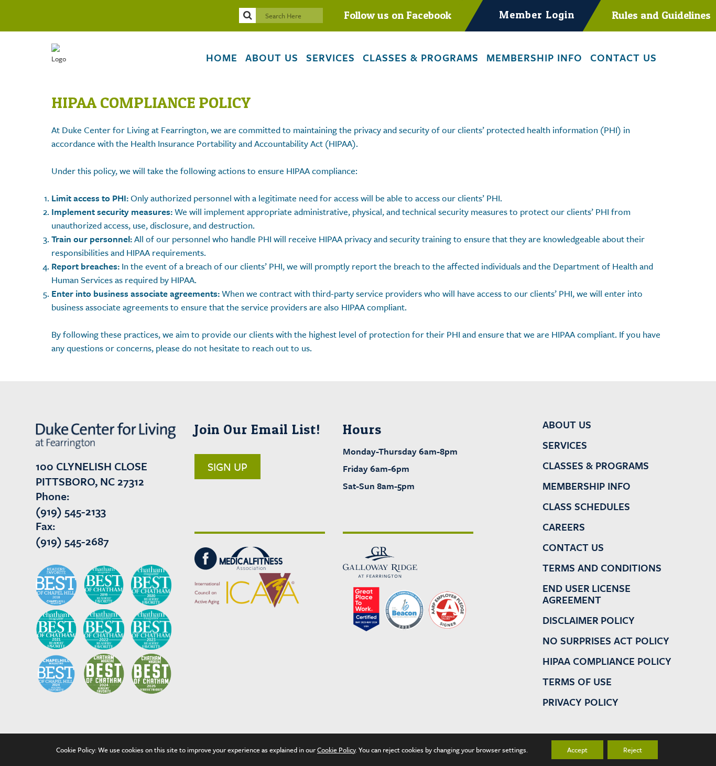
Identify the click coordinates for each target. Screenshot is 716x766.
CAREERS (564, 527)
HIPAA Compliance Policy (607, 661)
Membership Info (587, 486)
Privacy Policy (581, 702)
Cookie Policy (336, 750)
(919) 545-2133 (71, 511)
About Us (567, 424)
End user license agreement (587, 594)
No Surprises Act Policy (606, 640)
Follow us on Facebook (397, 15)
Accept (577, 750)
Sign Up (227, 466)
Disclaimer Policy (589, 620)
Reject (632, 750)
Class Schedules (586, 506)
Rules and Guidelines (661, 15)
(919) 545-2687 (72, 541)
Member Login (536, 14)
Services (565, 445)
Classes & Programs (596, 465)
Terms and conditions (602, 568)
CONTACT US (573, 547)
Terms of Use (577, 681)
